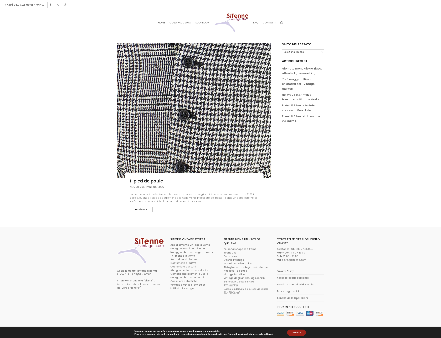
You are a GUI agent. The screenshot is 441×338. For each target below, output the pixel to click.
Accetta (296, 332)
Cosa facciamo (180, 22)
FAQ (255, 22)
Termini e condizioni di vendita (296, 284)
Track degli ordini (288, 291)
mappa (40, 5)
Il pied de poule (146, 181)
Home (161, 22)
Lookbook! (203, 22)
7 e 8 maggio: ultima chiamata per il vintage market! (298, 84)
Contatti (269, 22)
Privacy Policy (285, 271)
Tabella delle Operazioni (292, 298)
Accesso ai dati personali (293, 278)
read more (141, 209)
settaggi (268, 334)
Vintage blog (155, 187)
